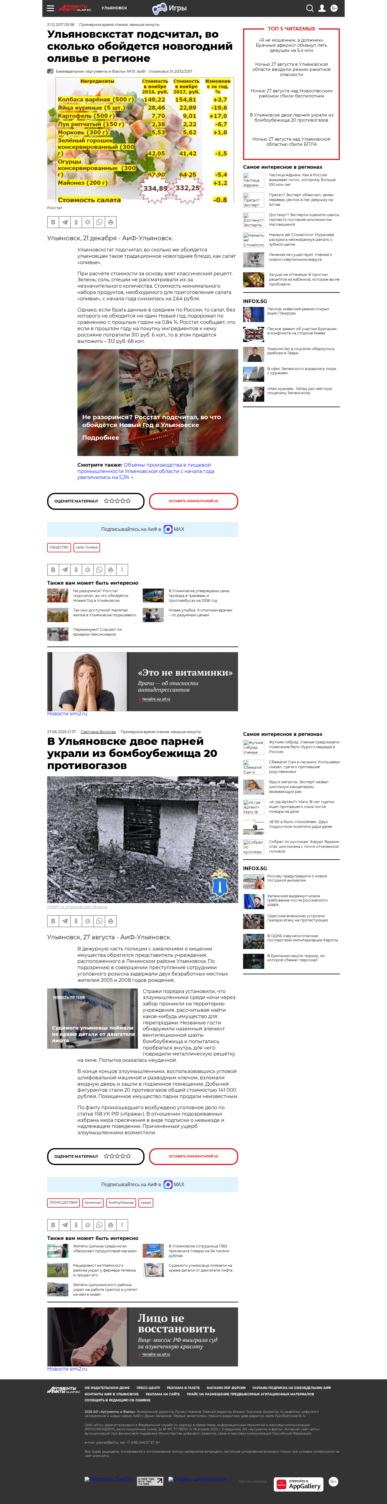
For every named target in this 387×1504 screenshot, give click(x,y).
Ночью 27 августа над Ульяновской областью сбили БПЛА (291, 142)
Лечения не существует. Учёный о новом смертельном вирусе (300, 257)
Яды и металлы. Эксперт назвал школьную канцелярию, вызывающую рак (299, 787)
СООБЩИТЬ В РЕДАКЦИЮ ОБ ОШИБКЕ (118, 1400)
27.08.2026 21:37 (61, 732)
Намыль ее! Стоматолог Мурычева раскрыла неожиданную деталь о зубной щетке (301, 239)
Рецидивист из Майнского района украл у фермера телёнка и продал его (104, 1270)
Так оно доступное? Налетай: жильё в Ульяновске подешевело (104, 612)
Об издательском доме (107, 1388)
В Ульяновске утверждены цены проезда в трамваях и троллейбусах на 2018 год (199, 596)
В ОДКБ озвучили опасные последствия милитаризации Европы (302, 938)
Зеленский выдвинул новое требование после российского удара (297, 900)
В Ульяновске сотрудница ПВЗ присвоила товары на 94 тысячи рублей (199, 1251)
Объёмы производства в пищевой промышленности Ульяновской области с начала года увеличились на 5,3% (145, 471)
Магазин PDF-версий (226, 1388)
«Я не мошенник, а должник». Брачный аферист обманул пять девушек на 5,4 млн (291, 45)
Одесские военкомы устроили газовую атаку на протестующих (297, 918)
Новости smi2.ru (67, 714)
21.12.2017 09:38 (60, 24)
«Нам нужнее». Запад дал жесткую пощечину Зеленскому (299, 391)
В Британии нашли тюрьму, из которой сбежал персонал (295, 958)
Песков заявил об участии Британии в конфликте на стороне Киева (302, 331)
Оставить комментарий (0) (194, 501)
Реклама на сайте (163, 1394)
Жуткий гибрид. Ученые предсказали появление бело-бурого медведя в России (304, 747)
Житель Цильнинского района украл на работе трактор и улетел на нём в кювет (105, 1289)
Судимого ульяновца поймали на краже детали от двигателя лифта (201, 1267)
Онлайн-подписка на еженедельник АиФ (291, 1388)
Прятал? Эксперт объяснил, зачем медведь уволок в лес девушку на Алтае (301, 200)
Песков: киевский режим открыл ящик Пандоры (298, 311)
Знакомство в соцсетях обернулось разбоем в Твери (301, 351)
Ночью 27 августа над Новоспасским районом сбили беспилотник (292, 93)
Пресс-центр (148, 1388)
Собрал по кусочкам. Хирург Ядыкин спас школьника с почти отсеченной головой (304, 846)
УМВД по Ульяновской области (77, 907)
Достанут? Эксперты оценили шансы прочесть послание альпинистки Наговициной (304, 219)
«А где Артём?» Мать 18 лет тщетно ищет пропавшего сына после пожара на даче (302, 807)
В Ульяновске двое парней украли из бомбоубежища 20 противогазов (291, 118)
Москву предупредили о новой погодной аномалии (297, 878)
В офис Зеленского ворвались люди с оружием (301, 371)
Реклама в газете (183, 1388)
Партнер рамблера (252, 1481)
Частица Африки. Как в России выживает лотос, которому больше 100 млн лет (302, 180)
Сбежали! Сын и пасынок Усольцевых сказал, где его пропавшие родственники (304, 767)
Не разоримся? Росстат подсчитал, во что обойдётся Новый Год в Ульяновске (151, 421)
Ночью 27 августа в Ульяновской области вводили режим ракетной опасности (291, 69)
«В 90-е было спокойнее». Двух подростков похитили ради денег (301, 824)
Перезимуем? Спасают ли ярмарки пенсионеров (97, 632)
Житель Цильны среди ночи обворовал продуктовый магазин (105, 1248)
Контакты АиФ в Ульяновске (112, 1394)
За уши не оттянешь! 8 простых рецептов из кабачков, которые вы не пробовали (304, 279)
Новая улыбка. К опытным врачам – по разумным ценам (200, 612)
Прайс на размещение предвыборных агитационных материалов (250, 1394)
